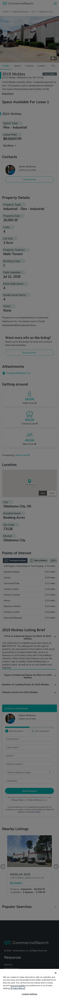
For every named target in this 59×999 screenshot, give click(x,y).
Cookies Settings (29, 994)
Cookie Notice (17, 988)
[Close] (55, 973)
